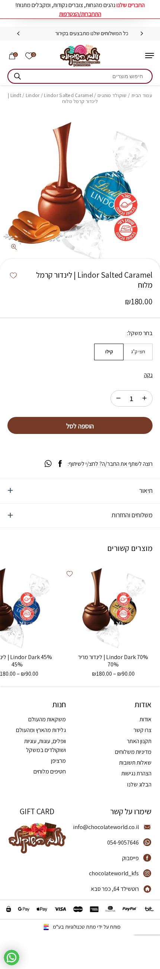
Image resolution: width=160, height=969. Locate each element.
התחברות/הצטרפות (80, 14)
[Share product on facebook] (60, 464)
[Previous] (142, 34)
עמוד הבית (142, 95)
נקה (148, 375)
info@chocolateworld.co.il (106, 827)
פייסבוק (130, 858)
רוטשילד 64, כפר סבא (115, 889)
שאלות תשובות (135, 762)
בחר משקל (140, 333)
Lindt (15, 95)
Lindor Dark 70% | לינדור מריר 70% (113, 660)
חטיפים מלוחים (49, 771)
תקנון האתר (139, 741)
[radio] (138, 352)
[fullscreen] (14, 247)
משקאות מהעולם (47, 719)
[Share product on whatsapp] (48, 464)
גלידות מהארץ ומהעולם (41, 730)
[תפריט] (149, 55)
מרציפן (58, 761)
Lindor (33, 95)
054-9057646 (123, 842)
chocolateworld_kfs (114, 873)
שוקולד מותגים (112, 95)
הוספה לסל (80, 425)
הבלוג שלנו (139, 784)
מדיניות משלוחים (133, 752)
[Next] (18, 34)
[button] (13, 276)
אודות (145, 719)
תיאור (146, 490)
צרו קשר (142, 730)
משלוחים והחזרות (132, 515)
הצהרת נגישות (136, 773)
